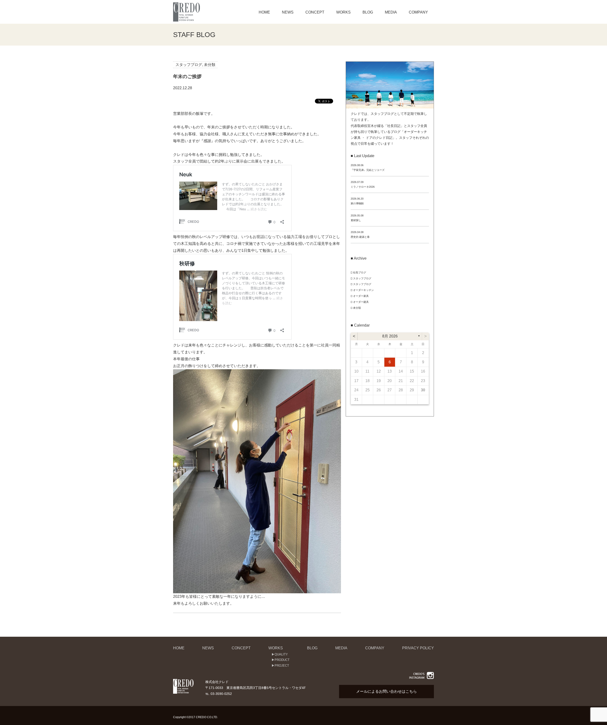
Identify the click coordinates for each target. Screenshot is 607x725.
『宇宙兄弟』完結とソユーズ (368, 169)
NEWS (288, 12)
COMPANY (418, 12)
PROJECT (282, 665)
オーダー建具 (361, 301)
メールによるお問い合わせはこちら (386, 691)
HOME (264, 12)
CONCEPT (314, 12)
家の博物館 (357, 203)
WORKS (343, 12)
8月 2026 (390, 336)
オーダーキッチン (363, 290)
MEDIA (391, 12)
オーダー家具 (361, 296)
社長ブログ (359, 272)
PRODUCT (282, 660)
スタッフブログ (188, 65)
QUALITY (281, 654)
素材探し (356, 220)
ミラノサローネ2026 (363, 186)
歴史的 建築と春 (360, 236)
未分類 (209, 65)
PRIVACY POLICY (418, 648)
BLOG (368, 12)
